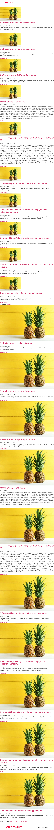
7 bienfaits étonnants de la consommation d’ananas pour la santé (26, 265)
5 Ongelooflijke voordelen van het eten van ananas (23, 183)
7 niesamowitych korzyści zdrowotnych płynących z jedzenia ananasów (24, 210)
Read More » (3, 32)
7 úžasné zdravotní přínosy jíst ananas (18, 75)
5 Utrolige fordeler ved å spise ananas (17, 22)
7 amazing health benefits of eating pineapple (21, 293)
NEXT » (9, 304)
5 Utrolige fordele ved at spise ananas (17, 49)
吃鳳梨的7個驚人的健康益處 (12, 101)
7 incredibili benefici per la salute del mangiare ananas (25, 238)
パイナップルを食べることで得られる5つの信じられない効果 (27, 139)
